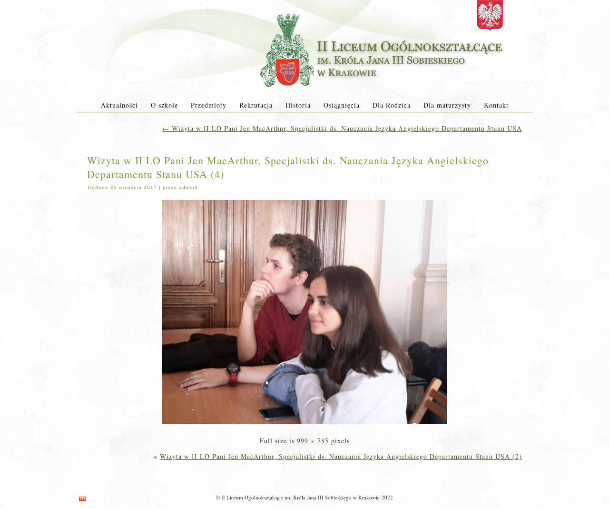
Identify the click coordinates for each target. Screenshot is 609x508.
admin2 (188, 187)
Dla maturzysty (447, 105)
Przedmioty (208, 105)
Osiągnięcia (342, 105)
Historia (298, 105)
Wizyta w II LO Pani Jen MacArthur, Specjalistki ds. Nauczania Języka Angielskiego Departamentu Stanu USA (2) (341, 456)
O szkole (164, 105)
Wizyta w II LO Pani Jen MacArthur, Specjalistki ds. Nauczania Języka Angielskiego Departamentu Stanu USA (342, 128)
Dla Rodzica (392, 105)
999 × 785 (313, 440)
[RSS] (82, 499)
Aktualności (119, 105)
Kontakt (496, 105)
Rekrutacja (256, 105)
